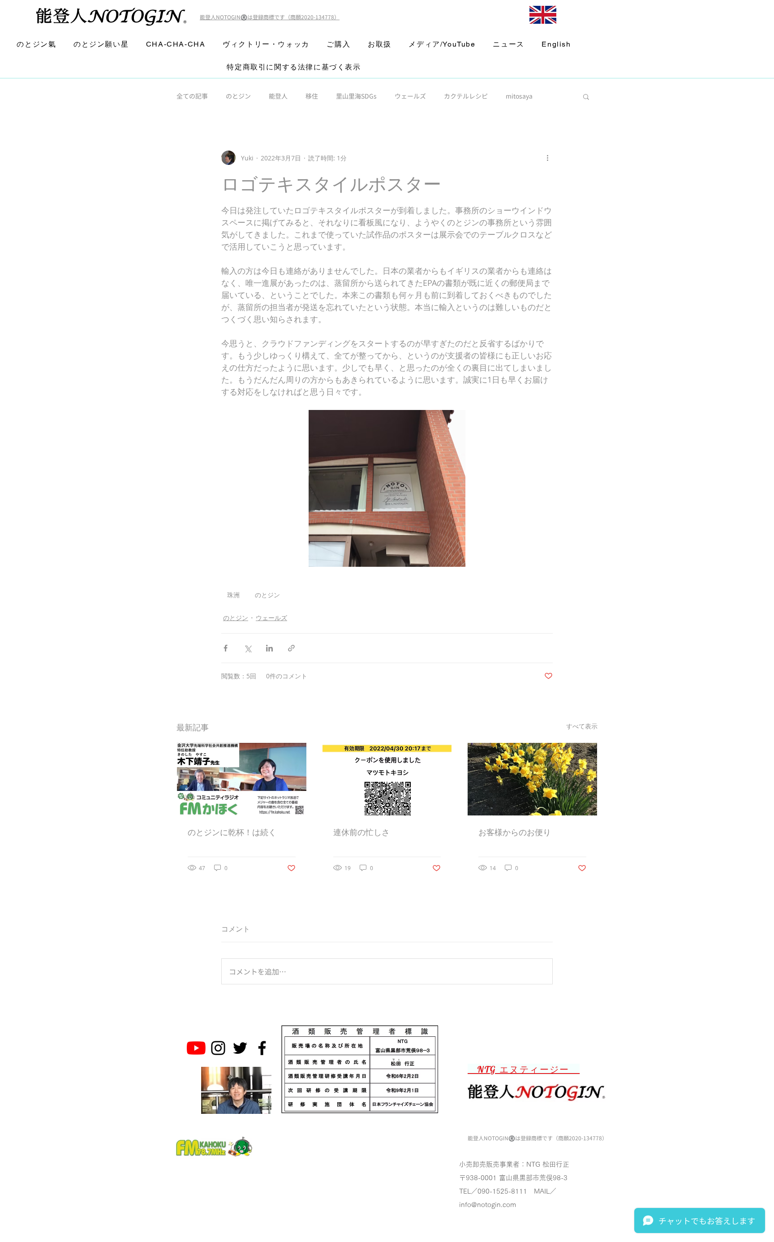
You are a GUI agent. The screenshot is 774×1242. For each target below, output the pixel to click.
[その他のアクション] (547, 157)
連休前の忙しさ (361, 832)
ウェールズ (410, 96)
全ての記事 (192, 96)
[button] (586, 96)
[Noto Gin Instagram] (218, 1048)
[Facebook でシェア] (225, 648)
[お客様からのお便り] (532, 779)
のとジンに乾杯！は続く (232, 832)
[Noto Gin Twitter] (240, 1048)
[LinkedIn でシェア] (269, 648)
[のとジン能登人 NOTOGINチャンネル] (196, 1048)
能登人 (278, 96)
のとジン (238, 96)
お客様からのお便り (514, 832)
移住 (311, 96)
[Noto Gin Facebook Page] (262, 1048)
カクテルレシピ (466, 96)
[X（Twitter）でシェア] (247, 648)
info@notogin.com (487, 1204)
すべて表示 (582, 726)
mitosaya (519, 96)
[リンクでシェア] (291, 648)
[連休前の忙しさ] (387, 779)
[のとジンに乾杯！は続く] (241, 779)
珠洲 (233, 595)
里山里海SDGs (356, 96)
